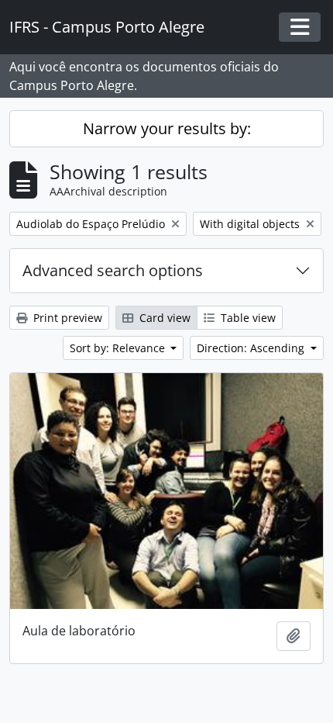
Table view (247, 317)
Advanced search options (112, 270)
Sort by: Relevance (119, 348)
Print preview (66, 317)
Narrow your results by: (167, 128)
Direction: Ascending (252, 348)
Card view (163, 317)
